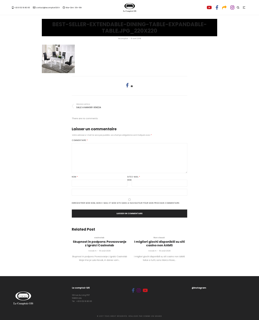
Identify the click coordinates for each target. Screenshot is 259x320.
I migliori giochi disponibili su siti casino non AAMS (159, 243)
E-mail (136, 176)
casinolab (99, 237)
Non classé (159, 237)
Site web (129, 178)
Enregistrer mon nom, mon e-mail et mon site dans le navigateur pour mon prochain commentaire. (126, 203)
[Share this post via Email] (131, 86)
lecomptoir (123, 38)
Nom (75, 176)
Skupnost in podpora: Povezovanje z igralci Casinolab (99, 243)
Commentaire (80, 140)
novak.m (92, 250)
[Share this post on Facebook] (127, 85)
